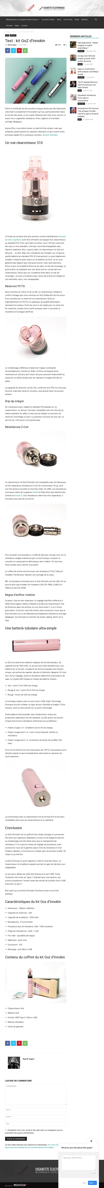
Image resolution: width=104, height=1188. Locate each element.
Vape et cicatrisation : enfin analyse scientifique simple (88, 71)
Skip (84, 1183)
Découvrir (81, 104)
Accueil (7, 32)
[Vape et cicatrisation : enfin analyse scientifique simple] (73, 71)
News (59, 19)
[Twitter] (13, 50)
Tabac (17, 25)
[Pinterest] (19, 50)
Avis (14, 32)
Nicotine (9, 25)
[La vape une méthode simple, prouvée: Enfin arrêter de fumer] (73, 58)
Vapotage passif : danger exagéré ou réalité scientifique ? (88, 45)
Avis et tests (67, 19)
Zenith (35, 492)
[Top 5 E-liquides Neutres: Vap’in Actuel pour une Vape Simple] (73, 84)
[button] (96, 19)
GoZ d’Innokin (51, 135)
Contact (24, 25)
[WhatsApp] (25, 50)
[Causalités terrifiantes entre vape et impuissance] (73, 97)
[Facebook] (7, 50)
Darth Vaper (12, 45)
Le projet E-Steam (48, 19)
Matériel (84, 19)
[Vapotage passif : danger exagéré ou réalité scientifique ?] (73, 44)
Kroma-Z (18, 495)
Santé (77, 19)
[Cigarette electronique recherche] (52, 8)
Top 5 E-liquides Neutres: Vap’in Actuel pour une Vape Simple (88, 84)
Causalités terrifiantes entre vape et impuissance (87, 98)
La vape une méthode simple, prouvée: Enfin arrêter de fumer (86, 58)
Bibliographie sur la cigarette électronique (21, 19)
